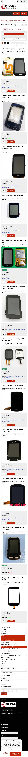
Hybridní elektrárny (6, 657)
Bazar (2, 670)
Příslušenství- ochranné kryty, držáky (10, 648)
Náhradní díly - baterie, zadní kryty (9, 644)
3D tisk (3, 666)
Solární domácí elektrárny (8, 659)
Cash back (3, 678)
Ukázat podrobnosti (5, 753)
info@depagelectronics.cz (9, 713)
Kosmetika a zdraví (5, 653)
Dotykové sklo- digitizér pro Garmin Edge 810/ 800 (13, 579)
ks (5, 90)
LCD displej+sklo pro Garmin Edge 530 (12, 479)
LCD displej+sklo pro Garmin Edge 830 (12, 385)
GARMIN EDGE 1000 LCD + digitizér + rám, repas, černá (13, 528)
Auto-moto (3, 633)
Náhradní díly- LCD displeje (7, 646)
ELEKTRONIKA (4, 629)
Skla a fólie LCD (5, 642)
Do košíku (11, 90)
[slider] (3, 34)
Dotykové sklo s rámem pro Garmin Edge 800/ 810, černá (13, 96)
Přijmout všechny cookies (15, 754)
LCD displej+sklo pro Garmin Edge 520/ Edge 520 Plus (13, 430)
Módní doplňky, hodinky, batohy (8, 651)
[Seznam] (5, 43)
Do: (15, 36)
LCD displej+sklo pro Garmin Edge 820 (12, 195)
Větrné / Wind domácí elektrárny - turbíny (11, 655)
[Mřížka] (2, 43)
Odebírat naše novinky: (6, 686)
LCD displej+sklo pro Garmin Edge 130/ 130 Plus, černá (13, 340)
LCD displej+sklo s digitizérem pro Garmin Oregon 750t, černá (13, 287)
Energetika (4, 661)
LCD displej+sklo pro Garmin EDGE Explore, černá (14, 241)
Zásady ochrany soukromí (16, 749)
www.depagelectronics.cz (6, 709)
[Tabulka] (8, 43)
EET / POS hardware (5, 627)
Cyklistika (3, 638)
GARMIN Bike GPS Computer (7, 640)
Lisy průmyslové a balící (7, 672)
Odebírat (4, 693)
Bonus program (5, 680)
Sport (2, 635)
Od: (3, 36)
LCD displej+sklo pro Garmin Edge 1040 (13, 49)
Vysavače (3, 631)
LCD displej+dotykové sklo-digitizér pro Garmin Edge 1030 (13, 147)
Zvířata (3, 664)
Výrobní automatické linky (7, 668)
